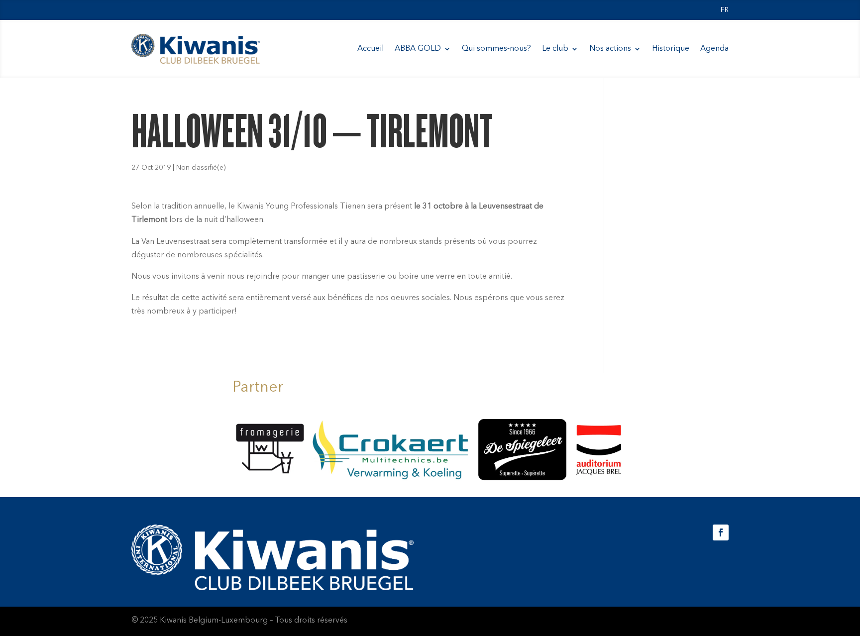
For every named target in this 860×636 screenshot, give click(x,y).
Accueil (370, 49)
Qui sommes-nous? (496, 49)
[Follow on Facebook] (721, 532)
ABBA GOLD (418, 49)
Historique (670, 49)
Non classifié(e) (201, 167)
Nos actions (610, 49)
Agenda (714, 49)
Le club (555, 49)
